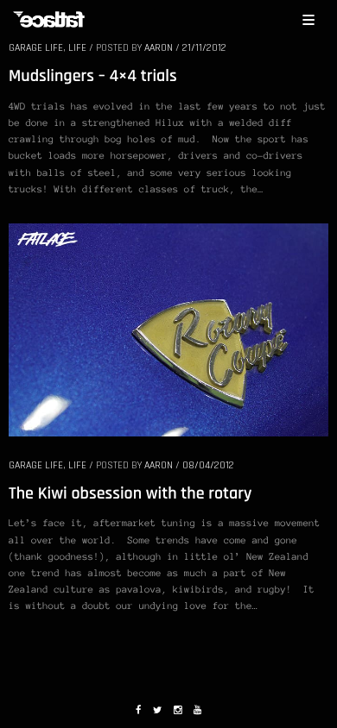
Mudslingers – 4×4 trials (93, 76)
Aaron (158, 47)
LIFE (77, 47)
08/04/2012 (208, 465)
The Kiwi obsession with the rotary (130, 493)
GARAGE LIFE (36, 47)
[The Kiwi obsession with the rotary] (168, 329)
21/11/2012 (204, 47)
